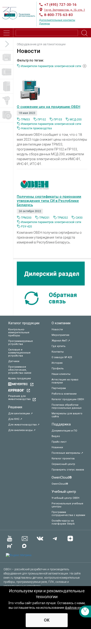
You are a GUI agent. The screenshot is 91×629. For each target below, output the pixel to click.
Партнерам (59, 388)
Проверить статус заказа (68, 469)
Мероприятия (60, 335)
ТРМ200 (26, 217)
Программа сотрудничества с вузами (68, 514)
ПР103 (58, 119)
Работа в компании (64, 393)
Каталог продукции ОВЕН (68, 399)
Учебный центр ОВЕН (65, 497)
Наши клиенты (61, 374)
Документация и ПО (64, 430)
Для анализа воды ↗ (21, 430)
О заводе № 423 (62, 357)
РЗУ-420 (26, 226)
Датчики (13, 361)
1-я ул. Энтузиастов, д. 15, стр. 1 (64, 9)
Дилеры (44, 23)
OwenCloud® (62, 477)
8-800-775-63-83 (58, 15)
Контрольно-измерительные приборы (18, 332)
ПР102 (42, 119)
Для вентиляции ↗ (20, 413)
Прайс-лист (59, 441)
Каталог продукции (23, 323)
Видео (56, 436)
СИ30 (79, 217)
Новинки (57, 447)
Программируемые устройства (20, 343)
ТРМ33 (25, 119)
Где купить (59, 346)
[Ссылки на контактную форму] (85, 611)
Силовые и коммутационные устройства (19, 352)
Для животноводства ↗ (23, 424)
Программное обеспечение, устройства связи (19, 369)
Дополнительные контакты (57, 20)
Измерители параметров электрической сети (51, 124)
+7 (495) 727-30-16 (60, 5)
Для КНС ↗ (15, 419)
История (57, 362)
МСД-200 (76, 119)
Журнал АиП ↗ (61, 340)
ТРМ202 (62, 217)
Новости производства (36, 128)
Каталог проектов (63, 458)
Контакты (58, 351)
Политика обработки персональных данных (66, 406)
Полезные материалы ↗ (67, 452)
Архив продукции (19, 378)
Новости (57, 329)
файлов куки (74, 608)
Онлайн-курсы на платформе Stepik (63, 522)
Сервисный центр (63, 464)
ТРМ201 (44, 217)
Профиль (58, 368)
